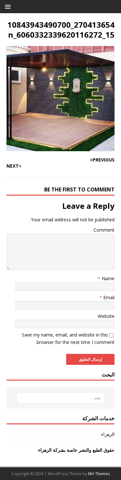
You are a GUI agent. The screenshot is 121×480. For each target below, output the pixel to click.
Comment (104, 230)
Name (107, 278)
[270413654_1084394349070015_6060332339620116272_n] (60, 147)
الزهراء (108, 434)
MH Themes (99, 473)
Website (106, 316)
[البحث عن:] (60, 397)
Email (108, 297)
